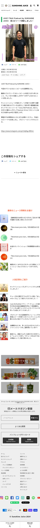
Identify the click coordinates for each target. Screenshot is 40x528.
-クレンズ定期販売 (7, 465)
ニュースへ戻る (21, 172)
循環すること (29, 10)
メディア (22, 75)
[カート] (38, 5)
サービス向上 (14, 75)
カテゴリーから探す (10, 523)
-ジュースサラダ (6, 484)
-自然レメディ (6, 478)
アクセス (37, 10)
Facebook (12, 497)
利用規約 (22, 476)
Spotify (33, 497)
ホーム (3, 454)
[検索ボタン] (34, 5)
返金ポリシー (23, 481)
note (22, 497)
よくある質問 (20, 426)
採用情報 (22, 465)
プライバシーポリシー (26, 478)
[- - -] (2, 6)
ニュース (22, 454)
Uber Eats (28, 497)
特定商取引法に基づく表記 (27, 473)
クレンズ (15, 10)
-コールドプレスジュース (8, 476)
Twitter (17, 497)
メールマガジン (24, 467)
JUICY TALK (5, 75)
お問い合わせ (23, 487)
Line (6, 497)
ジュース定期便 (5, 470)
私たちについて (5, 456)
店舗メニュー (23, 459)
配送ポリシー (23, 484)
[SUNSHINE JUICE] (20, 5)
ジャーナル (4, 487)
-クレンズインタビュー (8, 467)
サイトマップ (23, 490)
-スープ (4, 481)
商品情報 (22, 10)
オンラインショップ (5, 10)
